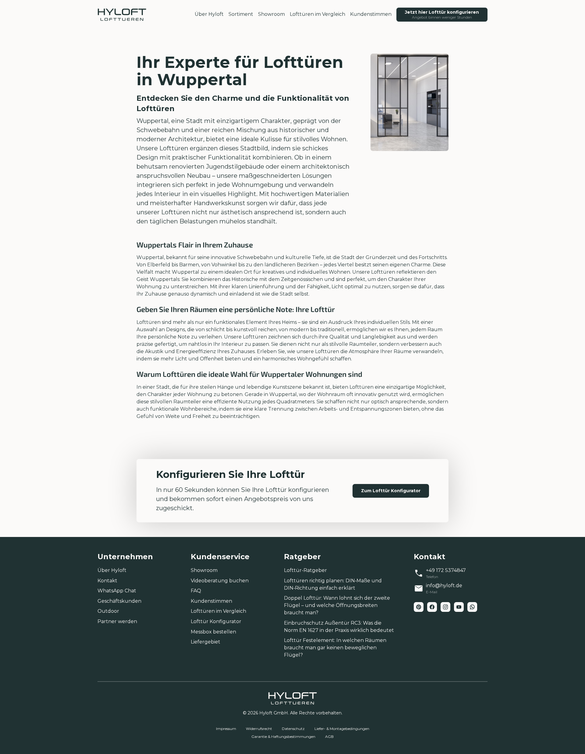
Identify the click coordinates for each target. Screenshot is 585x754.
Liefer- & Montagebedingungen (341, 728)
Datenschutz (293, 728)
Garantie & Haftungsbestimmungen (283, 736)
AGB (329, 736)
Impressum (226, 728)
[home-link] (122, 14)
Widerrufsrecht (259, 728)
